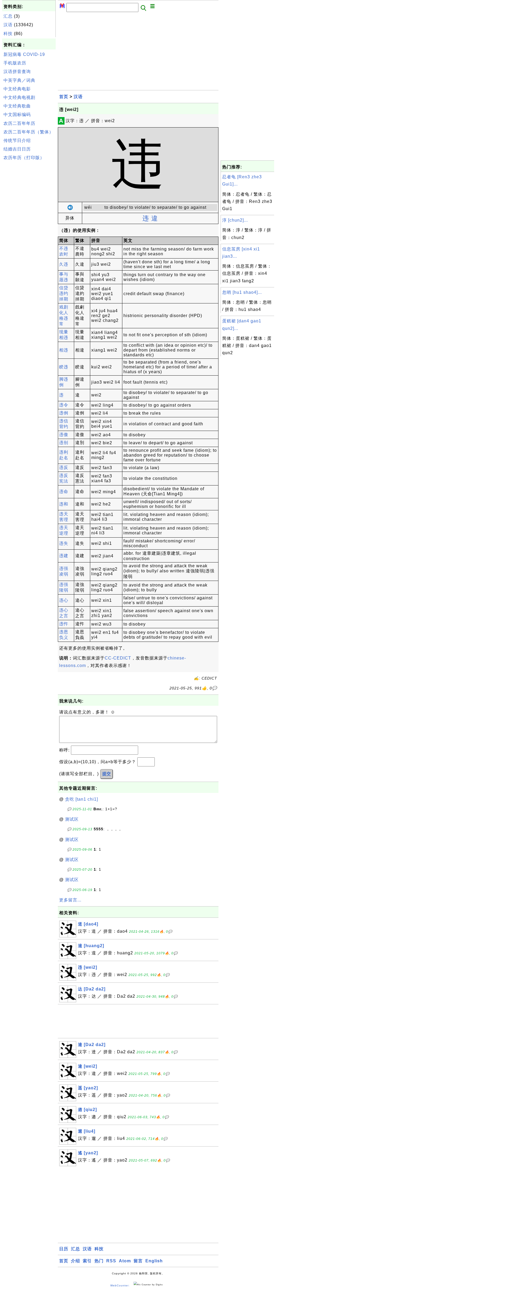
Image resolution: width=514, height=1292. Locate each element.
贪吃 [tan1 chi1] (81, 799)
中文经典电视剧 (19, 97)
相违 (63, 350)
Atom (125, 1261)
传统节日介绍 (17, 140)
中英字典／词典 (19, 80)
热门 (99, 1261)
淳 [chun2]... (235, 220)
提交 (106, 774)
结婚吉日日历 (17, 149)
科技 (8, 33)
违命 (63, 491)
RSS (111, 1261)
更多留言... (70, 900)
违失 (63, 543)
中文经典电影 (17, 89)
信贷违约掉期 (63, 293)
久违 (63, 264)
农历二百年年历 (19, 123)
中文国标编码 (17, 114)
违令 (63, 405)
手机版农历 (14, 63)
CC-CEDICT (118, 658)
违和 (63, 504)
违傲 (63, 434)
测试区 (72, 819)
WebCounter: (120, 1285)
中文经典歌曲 (17, 106)
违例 (63, 413)
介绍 (75, 1261)
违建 (63, 555)
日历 (63, 1249)
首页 (63, 96)
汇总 (8, 16)
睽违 (63, 367)
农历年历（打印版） (23, 157)
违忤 (63, 624)
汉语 (8, 24)
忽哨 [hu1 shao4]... (242, 292)
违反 (63, 467)
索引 (87, 1261)
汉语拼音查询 (17, 71)
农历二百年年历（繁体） (28, 132)
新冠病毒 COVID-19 (24, 54)
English (154, 1261)
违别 (63, 442)
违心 (63, 600)
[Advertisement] (29, 243)
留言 (138, 1261)
